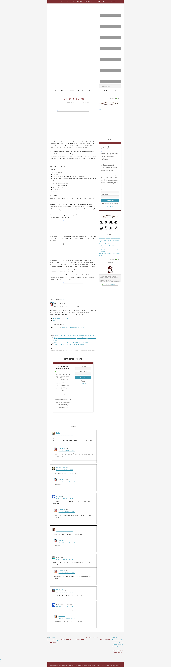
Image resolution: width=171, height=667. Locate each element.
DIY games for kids (60, 351)
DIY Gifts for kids (67, 351)
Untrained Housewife (65, 9)
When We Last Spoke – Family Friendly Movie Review (109, 238)
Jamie (58, 529)
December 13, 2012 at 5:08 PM (64, 592)
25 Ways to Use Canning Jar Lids (79, 344)
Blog (54, 320)
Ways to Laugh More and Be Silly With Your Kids (108, 245)
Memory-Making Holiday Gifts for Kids (84, 335)
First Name (83, 366)
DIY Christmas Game (91, 350)
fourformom (62, 448)
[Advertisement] (65, 161)
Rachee (58, 433)
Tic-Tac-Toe (83, 351)
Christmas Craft (78, 350)
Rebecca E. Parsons (61, 468)
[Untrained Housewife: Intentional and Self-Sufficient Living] (110, 273)
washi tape (88, 351)
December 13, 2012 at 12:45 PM (64, 435)
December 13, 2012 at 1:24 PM (64, 498)
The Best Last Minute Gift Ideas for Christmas (72, 327)
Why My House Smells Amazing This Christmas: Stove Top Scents (70, 342)
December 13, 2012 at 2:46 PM (67, 542)
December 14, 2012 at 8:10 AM (64, 606)
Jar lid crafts (78, 351)
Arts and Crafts (59, 350)
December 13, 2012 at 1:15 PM (64, 470)
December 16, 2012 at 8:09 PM (67, 618)
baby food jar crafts (70, 350)
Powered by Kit (83, 383)
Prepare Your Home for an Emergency (106, 247)
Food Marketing (112, 98)
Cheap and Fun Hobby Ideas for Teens (106, 243)
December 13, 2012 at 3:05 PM (67, 573)
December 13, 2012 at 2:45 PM (67, 451)
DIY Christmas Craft (84, 350)
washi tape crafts (93, 351)
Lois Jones (59, 496)
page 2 (63, 299)
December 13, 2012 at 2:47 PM (67, 481)
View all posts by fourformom (61, 318)
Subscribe (83, 377)
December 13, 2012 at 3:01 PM (64, 559)
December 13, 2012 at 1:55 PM (64, 531)
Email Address (83, 371)
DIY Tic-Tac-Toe (73, 351)
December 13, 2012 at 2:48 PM (67, 512)
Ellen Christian (60, 590)
